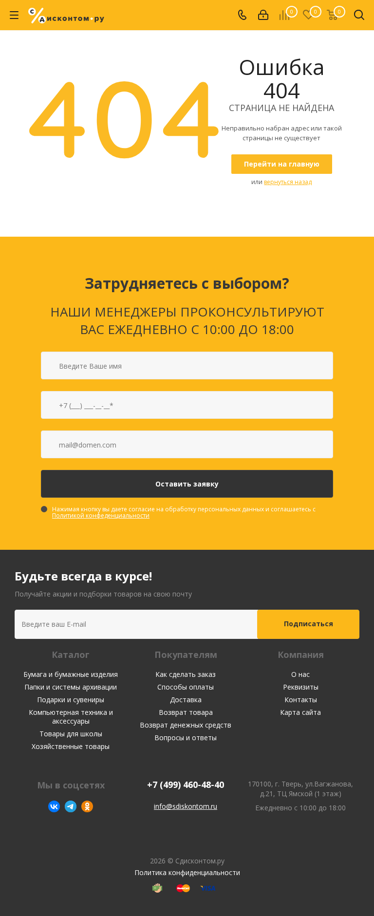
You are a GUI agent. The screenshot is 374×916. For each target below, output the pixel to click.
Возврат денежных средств (185, 724)
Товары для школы (70, 733)
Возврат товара (186, 712)
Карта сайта (300, 712)
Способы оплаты (185, 687)
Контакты (300, 699)
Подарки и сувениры (70, 699)
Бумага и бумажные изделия (70, 674)
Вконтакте (54, 806)
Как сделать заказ (185, 674)
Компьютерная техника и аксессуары (71, 717)
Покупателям (185, 654)
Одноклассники (87, 806)
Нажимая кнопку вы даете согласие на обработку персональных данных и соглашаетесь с (184, 512)
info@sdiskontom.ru (185, 806)
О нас (300, 674)
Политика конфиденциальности (187, 872)
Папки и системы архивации (70, 687)
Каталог (71, 654)
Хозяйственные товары (71, 746)
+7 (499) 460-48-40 (185, 784)
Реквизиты (300, 687)
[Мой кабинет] (263, 15)
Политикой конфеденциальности (101, 515)
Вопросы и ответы (185, 737)
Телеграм (70, 806)
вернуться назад (288, 182)
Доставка (186, 699)
